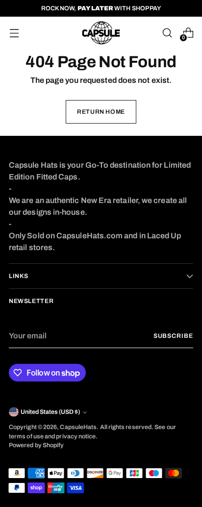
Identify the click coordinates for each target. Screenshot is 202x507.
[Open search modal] (167, 33)
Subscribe (173, 335)
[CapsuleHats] (101, 33)
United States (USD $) (50, 411)
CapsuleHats (78, 427)
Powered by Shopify (36, 445)
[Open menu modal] (14, 33)
